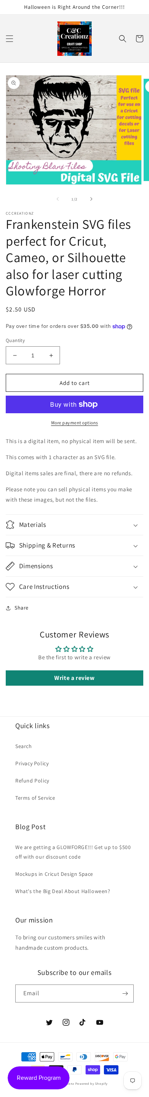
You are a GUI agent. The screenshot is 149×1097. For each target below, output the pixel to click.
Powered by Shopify (91, 1083)
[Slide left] (57, 199)
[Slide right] (91, 199)
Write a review (74, 678)
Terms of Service (35, 797)
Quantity (15, 340)
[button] (9, 38)
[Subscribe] (125, 993)
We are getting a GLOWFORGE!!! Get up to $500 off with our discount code (73, 852)
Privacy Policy (32, 763)
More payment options (74, 422)
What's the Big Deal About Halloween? (62, 891)
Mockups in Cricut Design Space (54, 873)
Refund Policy (32, 780)
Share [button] (22, 607)
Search (23, 746)
